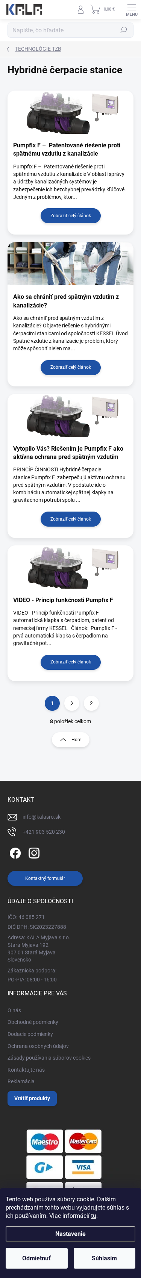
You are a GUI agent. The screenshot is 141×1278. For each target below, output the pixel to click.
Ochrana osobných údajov (38, 1046)
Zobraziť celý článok (70, 215)
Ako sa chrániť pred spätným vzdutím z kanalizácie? (66, 301)
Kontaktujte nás (26, 1070)
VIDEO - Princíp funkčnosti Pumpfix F (63, 600)
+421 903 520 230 (44, 832)
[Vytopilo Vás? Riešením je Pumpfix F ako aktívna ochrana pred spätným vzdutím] (70, 415)
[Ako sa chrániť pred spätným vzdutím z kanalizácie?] (70, 263)
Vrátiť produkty (32, 1098)
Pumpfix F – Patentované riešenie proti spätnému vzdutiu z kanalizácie (66, 149)
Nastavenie (70, 1233)
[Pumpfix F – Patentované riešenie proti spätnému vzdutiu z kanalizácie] (70, 112)
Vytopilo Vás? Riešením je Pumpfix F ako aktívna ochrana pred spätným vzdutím (68, 452)
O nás (14, 1010)
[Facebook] (14, 852)
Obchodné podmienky (33, 1022)
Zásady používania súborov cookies (49, 1058)
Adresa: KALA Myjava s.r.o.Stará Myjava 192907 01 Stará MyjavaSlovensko (39, 948)
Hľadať (124, 30)
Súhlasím (104, 1258)
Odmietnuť (36, 1258)
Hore (76, 739)
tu (93, 1215)
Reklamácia (21, 1081)
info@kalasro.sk (42, 817)
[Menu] (131, 9)
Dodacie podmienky (30, 1034)
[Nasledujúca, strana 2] (71, 703)
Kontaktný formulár (45, 878)
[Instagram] (32, 852)
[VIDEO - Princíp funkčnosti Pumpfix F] (70, 567)
